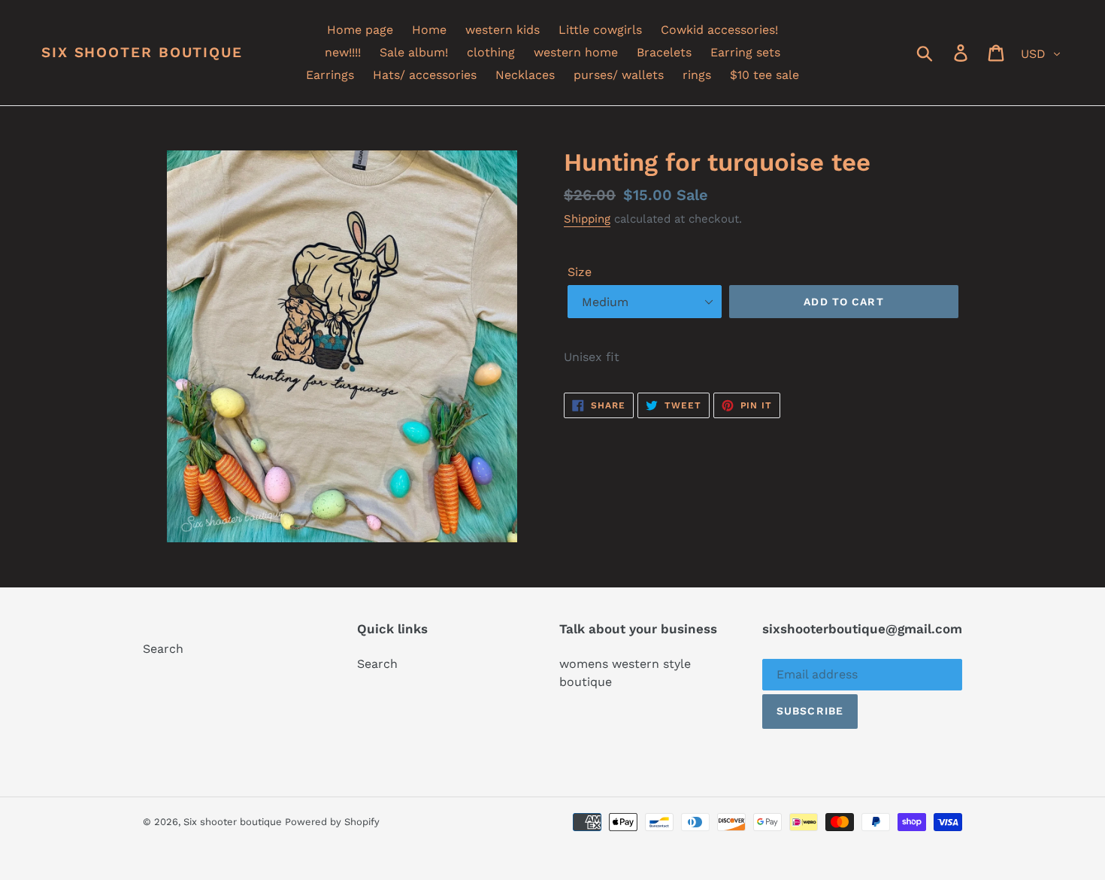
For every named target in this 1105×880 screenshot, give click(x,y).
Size (580, 272)
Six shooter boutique (142, 52)
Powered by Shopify (332, 821)
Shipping (587, 219)
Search (163, 649)
